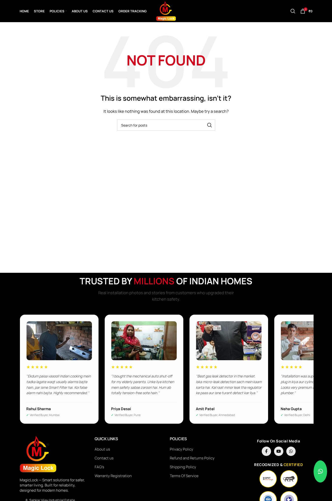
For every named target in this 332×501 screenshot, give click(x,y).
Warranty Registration (113, 475)
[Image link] (38, 454)
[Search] (293, 11)
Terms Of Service (184, 475)
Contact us (104, 458)
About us (102, 449)
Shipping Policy (183, 466)
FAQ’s (99, 466)
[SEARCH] (209, 125)
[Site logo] (166, 10)
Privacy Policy (181, 449)
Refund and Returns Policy (192, 458)
